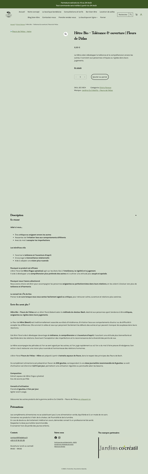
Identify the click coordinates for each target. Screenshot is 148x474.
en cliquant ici (84, 399)
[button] (66, 34)
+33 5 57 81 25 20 (17, 440)
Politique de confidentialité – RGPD (65, 442)
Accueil (12, 24)
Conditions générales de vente (63, 444)
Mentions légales (59, 446)
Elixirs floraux (20, 24)
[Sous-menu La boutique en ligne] (96, 17)
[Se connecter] (141, 14)
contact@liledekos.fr (19, 437)
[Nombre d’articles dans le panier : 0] (136, 14)
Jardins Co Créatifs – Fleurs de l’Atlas (97, 90)
